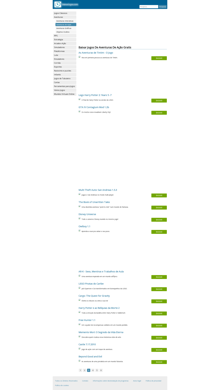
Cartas (57, 82)
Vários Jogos (59, 90)
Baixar (159, 58)
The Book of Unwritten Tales (94, 202)
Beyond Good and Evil (90, 356)
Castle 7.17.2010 (87, 344)
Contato (85, 381)
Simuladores (59, 47)
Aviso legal (137, 381)
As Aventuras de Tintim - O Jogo (96, 52)
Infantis (57, 74)
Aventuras (58, 17)
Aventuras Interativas (64, 21)
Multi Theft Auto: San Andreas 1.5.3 (98, 189)
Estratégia (58, 39)
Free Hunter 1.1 (87, 320)
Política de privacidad (153, 381)
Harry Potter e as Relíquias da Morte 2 (99, 307)
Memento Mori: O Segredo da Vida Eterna (101, 332)
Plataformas (59, 51)
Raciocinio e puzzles (62, 70)
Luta (56, 55)
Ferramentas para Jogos (64, 86)
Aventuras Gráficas (63, 28)
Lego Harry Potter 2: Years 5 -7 (95, 95)
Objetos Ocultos (62, 32)
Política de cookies (62, 385)
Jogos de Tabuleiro (62, 78)
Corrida (57, 63)
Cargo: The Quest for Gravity (94, 295)
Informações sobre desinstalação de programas (111, 381)
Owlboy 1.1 (84, 226)
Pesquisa (162, 7)
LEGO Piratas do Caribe (91, 283)
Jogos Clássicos (60, 13)
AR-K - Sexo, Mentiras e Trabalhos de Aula (101, 271)
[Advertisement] (65, 132)
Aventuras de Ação (63, 24)
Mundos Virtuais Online (64, 94)
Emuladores (59, 59)
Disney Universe (87, 214)
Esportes (58, 67)
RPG (56, 35)
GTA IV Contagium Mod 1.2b (94, 107)
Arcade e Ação (60, 43)
